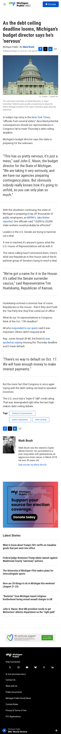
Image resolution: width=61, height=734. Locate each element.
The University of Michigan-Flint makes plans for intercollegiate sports (28, 572)
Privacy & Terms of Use (16, 710)
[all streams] (57, 730)
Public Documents (14, 692)
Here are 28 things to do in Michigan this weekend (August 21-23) (29, 585)
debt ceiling (40, 419)
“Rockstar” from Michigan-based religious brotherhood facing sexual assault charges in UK (27, 598)
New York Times (41, 117)
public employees (20, 419)
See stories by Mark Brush (32, 464)
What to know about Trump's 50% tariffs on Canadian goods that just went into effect (29, 547)
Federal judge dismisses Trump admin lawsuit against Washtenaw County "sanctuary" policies (30, 559)
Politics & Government (22, 413)
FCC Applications (13, 717)
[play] (4, 730)
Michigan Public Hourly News (18, 698)
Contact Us (10, 680)
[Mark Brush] (9, 444)
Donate (52, 4)
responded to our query (24, 328)
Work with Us (11, 686)
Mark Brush (28, 46)
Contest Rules (12, 704)
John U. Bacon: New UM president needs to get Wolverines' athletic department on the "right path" (29, 610)
